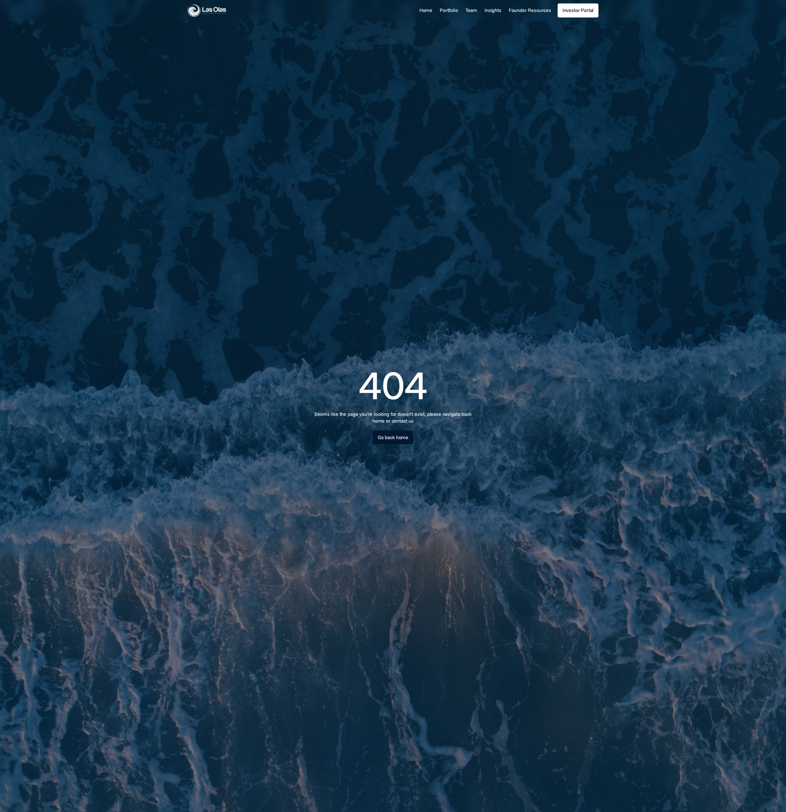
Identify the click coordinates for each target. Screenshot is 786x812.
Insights (492, 10)
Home (425, 10)
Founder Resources (530, 10)
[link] (225, 10)
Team (471, 10)
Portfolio (449, 10)
